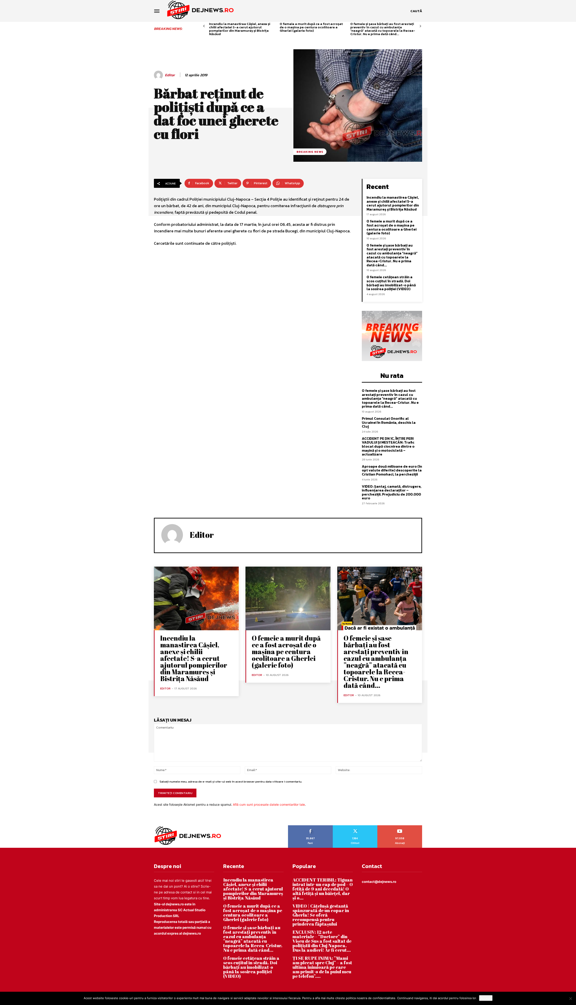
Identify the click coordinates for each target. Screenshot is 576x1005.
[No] (570, 998)
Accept (486, 998)
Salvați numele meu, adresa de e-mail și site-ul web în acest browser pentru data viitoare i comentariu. (231, 781)
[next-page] (420, 26)
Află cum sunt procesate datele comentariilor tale (269, 804)
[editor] (159, 75)
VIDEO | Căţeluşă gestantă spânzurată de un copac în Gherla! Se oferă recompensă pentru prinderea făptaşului (320, 915)
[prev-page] (204, 26)
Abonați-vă (400, 827)
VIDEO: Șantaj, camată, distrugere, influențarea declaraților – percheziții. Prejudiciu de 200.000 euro (391, 492)
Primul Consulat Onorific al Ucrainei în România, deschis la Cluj (389, 422)
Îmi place (310, 827)
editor (170, 75)
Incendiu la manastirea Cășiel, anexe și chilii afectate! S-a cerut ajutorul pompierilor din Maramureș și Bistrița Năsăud (239, 28)
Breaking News (310, 152)
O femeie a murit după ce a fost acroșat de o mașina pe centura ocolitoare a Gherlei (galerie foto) (311, 27)
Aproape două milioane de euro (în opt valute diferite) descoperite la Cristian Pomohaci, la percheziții (392, 470)
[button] (416, 11)
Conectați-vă (355, 827)
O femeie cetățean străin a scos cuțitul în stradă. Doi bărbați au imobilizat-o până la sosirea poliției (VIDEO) (391, 283)
